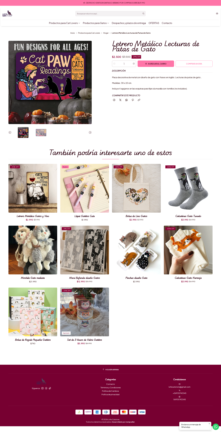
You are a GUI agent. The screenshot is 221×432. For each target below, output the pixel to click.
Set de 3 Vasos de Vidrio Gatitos (84, 339)
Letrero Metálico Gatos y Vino (33, 216)
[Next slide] (90, 132)
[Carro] (217, 13)
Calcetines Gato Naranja (188, 277)
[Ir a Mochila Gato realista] (32, 250)
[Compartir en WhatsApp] (126, 100)
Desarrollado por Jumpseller (123, 422)
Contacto (167, 22)
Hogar (105, 33)
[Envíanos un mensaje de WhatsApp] (216, 427)
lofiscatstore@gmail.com (179, 387)
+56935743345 (179, 393)
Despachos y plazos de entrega (129, 22)
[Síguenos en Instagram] (42, 388)
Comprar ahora (194, 64)
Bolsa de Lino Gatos (136, 216)
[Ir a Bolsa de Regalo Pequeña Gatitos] (32, 312)
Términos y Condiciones (110, 387)
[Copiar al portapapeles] (139, 100)
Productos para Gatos (95, 22)
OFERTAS (154, 22)
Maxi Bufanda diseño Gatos (84, 277)
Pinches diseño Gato (136, 277)
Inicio (72, 33)
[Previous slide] (10, 132)
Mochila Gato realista (33, 277)
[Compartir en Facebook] (114, 100)
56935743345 (179, 399)
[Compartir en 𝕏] (120, 100)
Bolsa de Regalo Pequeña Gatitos (33, 339)
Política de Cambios (110, 391)
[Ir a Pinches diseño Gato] (136, 250)
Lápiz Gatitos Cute (84, 216)
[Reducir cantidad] (114, 64)
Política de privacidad (110, 394)
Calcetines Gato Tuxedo (188, 216)
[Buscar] (143, 13)
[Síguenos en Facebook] (46, 388)
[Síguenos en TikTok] (50, 388)
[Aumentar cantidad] (134, 64)
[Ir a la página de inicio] (7, 13)
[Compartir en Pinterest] (133, 100)
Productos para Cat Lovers (63, 22)
